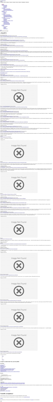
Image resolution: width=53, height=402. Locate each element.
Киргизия (20, 2)
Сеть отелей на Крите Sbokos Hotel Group (9, 54)
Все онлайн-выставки (7, 24)
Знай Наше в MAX (10, 371)
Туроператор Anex (5, 64)
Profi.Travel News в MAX (4, 371)
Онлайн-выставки (4, 21)
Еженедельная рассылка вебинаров (6, 375)
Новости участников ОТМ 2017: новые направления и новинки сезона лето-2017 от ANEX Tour (14, 65)
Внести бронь (6, 28)
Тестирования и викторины (7, 16)
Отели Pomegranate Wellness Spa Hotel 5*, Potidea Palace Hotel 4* (12, 131)
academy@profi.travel (3, 389)
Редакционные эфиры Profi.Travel (8, 10)
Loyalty (3, 25)
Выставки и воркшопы (7, 18)
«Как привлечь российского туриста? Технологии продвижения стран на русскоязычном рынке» (14, 50)
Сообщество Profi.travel (16, 371)
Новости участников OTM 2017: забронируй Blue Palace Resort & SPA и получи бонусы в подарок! (14, 55)
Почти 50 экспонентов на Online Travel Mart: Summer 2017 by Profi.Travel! (10, 300)
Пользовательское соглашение (11, 383)
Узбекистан (27, 2)
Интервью (5, 7)
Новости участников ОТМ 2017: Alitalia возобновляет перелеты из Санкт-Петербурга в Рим (13, 202)
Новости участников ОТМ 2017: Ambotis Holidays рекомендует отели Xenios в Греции (12, 212)
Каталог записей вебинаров (7, 9)
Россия (1, 1)
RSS (2, 386)
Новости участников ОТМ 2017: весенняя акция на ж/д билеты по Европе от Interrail (12, 80)
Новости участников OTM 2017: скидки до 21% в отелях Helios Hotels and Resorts (11, 45)
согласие (32, 399)
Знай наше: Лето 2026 (7, 23)
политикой (1, 379)
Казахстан (11, 2)
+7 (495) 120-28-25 (7, 390)
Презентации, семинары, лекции (8, 20)
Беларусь (7, 2)
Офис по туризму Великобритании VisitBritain (9, 126)
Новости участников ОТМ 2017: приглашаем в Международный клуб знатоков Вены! (12, 60)
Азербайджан (23, 2)
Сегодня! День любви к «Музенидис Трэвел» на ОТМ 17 (8, 194)
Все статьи (5, 6)
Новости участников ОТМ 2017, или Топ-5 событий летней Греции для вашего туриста (12, 40)
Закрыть (1, 398)
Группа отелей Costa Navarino (7, 35)
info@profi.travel (2, 390)
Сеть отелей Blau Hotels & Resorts (7, 197)
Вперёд (3, 359)
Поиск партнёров (4, 11)
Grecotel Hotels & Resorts (6, 106)
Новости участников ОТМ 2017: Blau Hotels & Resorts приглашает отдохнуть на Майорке (13, 198)
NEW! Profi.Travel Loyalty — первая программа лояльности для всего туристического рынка (13, 162)
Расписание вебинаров (7, 8)
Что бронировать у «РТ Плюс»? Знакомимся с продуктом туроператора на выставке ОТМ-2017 (13, 167)
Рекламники (5, 19)
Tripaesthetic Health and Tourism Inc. (8, 116)
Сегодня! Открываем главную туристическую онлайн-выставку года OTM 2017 (11, 326)
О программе (5, 26)
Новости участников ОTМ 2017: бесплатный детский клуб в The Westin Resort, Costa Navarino (13, 36)
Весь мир (2, 2)
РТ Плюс (3, 166)
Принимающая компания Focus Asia (8, 111)
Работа (3, 4)
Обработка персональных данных (20, 383)
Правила (5, 27)
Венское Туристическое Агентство (8, 59)
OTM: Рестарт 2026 (6, 22)
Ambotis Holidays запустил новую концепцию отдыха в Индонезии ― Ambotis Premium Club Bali (14, 75)
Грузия (17, 2)
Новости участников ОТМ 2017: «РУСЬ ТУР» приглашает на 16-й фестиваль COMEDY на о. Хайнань (14, 207)
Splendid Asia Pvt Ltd (6, 121)
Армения (14, 2)
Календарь (3, 17)
